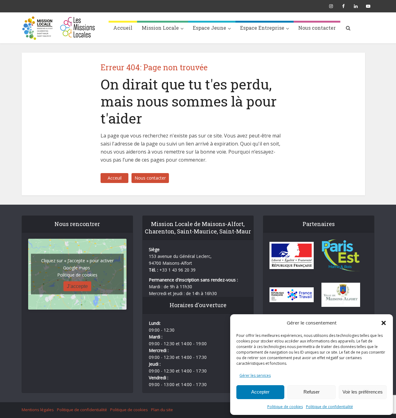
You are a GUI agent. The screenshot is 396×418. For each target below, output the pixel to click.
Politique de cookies (285, 406)
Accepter (260, 391)
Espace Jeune (209, 27)
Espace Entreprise (262, 27)
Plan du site (162, 409)
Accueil (122, 27)
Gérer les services (255, 375)
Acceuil (115, 178)
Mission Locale (160, 27)
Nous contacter (317, 27)
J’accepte (77, 286)
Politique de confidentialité (329, 406)
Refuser (311, 391)
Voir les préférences (362, 391)
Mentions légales (38, 409)
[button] (384, 323)
